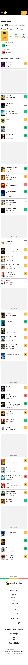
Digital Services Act (14, 606)
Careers (14, 600)
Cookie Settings (14, 613)
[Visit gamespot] (14, 634)
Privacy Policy (14, 603)
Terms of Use (14, 610)
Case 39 (8, 52)
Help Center (14, 597)
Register (23, 13)
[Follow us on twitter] (19, 623)
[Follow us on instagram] (14, 623)
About (14, 594)
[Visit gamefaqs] (14, 643)
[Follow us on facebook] (9, 623)
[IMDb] (22, 651)
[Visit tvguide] (14, 639)
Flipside (8, 45)
